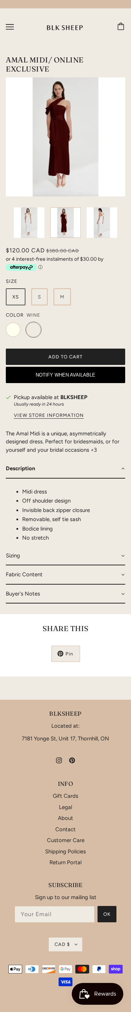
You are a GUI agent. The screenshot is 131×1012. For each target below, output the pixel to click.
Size (11, 281)
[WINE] (33, 329)
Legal (65, 807)
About (65, 818)
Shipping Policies (65, 851)
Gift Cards (65, 796)
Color (15, 315)
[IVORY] (13, 329)
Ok (107, 914)
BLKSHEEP (73, 397)
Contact (65, 829)
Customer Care (65, 840)
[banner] (65, 26)
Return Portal (65, 862)
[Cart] (122, 27)
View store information (49, 415)
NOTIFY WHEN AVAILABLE (65, 375)
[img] (59, 760)
